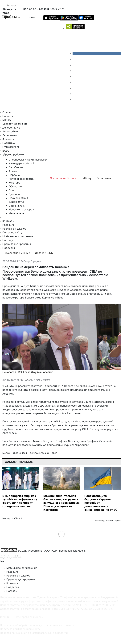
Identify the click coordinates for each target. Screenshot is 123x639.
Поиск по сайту (12, 232)
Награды (7, 240)
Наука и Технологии (21, 178)
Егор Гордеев (32, 261)
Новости (33, 17)
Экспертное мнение (14, 123)
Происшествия (18, 198)
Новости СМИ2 (12, 518)
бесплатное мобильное (31, 445)
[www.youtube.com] (75, 65)
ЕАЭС (5, 150)
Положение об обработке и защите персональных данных (37, 625)
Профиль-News (65, 441)
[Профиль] (11, 17)
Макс (36, 441)
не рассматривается (28, 386)
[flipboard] (75, 99)
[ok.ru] (75, 59)
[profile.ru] (75, 93)
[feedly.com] (75, 88)
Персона (14, 174)
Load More (61, 534)
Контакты (8, 221)
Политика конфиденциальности (20, 629)
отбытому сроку (38, 425)
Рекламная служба (14, 228)
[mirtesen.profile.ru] (75, 70)
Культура (14, 182)
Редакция (8, 224)
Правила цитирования (16, 244)
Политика (8, 143)
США (54, 452)
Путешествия (11, 146)
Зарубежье (16, 167)
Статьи (7, 112)
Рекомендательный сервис (108, 520)
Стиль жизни (17, 205)
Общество (15, 186)
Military (6, 120)
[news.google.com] (75, 82)
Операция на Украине (63, 178)
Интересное (16, 213)
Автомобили (10, 131)
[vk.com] (97, 53)
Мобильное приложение (17, 236)
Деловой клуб (11, 127)
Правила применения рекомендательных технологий (34, 632)
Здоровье (15, 194)
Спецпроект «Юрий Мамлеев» (28, 159)
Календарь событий (21, 163)
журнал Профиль (87, 441)
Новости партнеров (21, 209)
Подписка (8, 247)
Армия (13, 171)
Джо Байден (20, 452)
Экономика (9, 135)
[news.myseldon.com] (75, 76)
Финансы (8, 139)
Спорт (13, 190)
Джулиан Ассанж (40, 452)
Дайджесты (16, 201)
